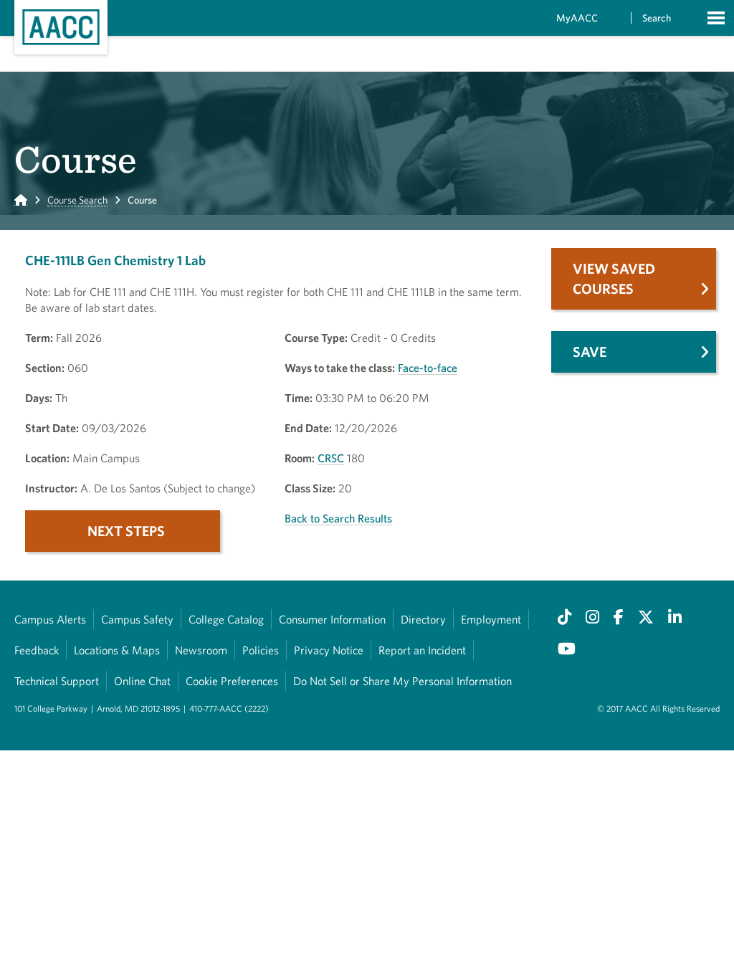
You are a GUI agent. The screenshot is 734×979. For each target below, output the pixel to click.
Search (656, 18)
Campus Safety (137, 619)
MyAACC (577, 18)
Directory (423, 619)
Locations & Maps (117, 650)
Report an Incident (422, 650)
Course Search (77, 200)
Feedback (36, 650)
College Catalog (226, 619)
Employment (491, 619)
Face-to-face (427, 367)
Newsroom (201, 650)
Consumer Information (332, 619)
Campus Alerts (50, 619)
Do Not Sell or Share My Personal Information (402, 680)
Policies (260, 650)
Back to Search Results (338, 518)
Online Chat (142, 680)
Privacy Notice (328, 650)
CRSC (331, 458)
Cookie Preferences (232, 680)
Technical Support (56, 680)
